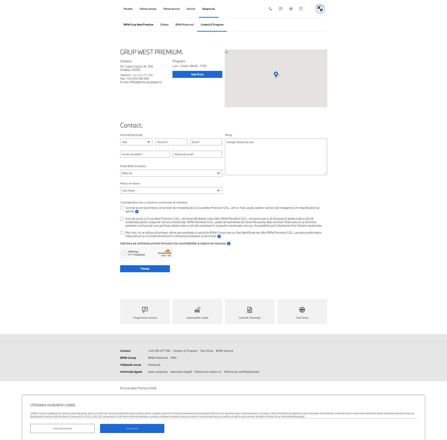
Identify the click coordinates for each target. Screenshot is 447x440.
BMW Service (224, 351)
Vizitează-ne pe (130, 364)
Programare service (145, 317)
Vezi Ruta (197, 74)
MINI (174, 358)
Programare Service (301, 9)
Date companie (158, 371)
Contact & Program (281, 9)
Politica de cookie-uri (207, 371)
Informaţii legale (131, 371)
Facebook (154, 364)
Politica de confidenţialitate (241, 371)
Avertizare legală (181, 371)
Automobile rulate (197, 317)
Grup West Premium (320, 8)
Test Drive (291, 9)
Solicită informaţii (250, 317)
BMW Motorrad (158, 358)
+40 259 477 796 (270, 9)
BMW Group (128, 358)
